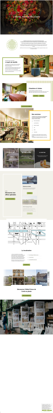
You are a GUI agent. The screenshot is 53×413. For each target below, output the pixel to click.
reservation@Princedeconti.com (33, 259)
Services (25, 317)
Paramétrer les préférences (47, 411)
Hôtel (25, 314)
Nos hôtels (25, 321)
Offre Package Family (27, 206)
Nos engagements (26, 322)
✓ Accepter (44, 410)
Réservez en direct (27, 186)
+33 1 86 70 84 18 (31, 257)
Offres (25, 316)
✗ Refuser (49, 410)
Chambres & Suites (26, 315)
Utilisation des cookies (36, 314)
